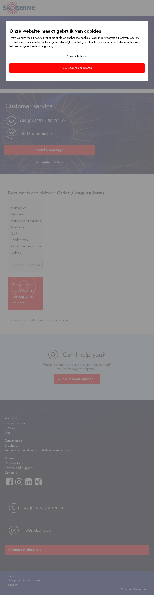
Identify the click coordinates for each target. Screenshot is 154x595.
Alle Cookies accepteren (77, 68)
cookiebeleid (17, 42)
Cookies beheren (77, 56)
